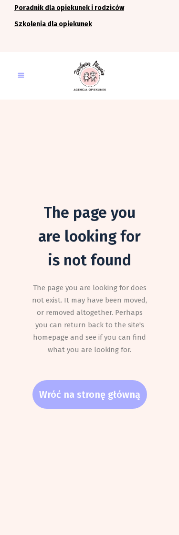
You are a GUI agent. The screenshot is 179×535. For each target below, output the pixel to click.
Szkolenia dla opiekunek (53, 24)
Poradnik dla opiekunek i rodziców (69, 8)
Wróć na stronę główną (89, 394)
